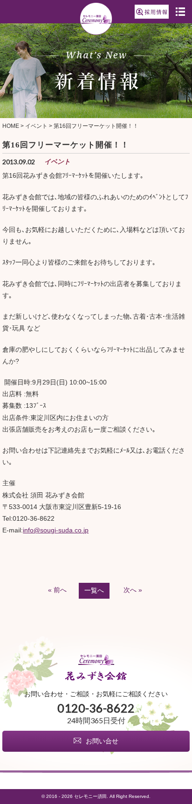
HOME (10, 126)
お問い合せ (102, 741)
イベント (36, 126)
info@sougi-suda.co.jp (56, 530)
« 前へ (57, 590)
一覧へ (94, 590)
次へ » (132, 590)
